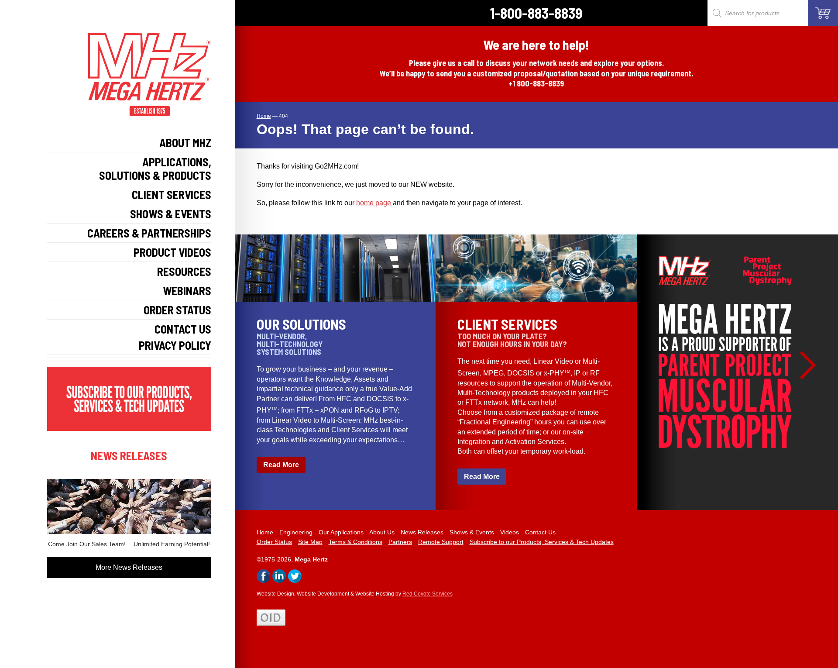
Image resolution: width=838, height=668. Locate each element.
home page (373, 203)
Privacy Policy (175, 345)
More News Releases (129, 567)
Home (265, 532)
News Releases (422, 532)
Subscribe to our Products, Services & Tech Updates (542, 541)
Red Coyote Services (427, 594)
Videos (509, 532)
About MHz (185, 142)
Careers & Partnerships (149, 233)
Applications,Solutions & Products (155, 168)
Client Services (171, 194)
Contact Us (183, 329)
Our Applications (341, 532)
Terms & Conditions (355, 541)
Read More (281, 464)
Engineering (296, 532)
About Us (382, 532)
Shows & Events (170, 213)
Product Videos (172, 252)
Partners (400, 541)
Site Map (310, 541)
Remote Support (441, 541)
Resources (184, 271)
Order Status (177, 310)
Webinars (187, 290)
